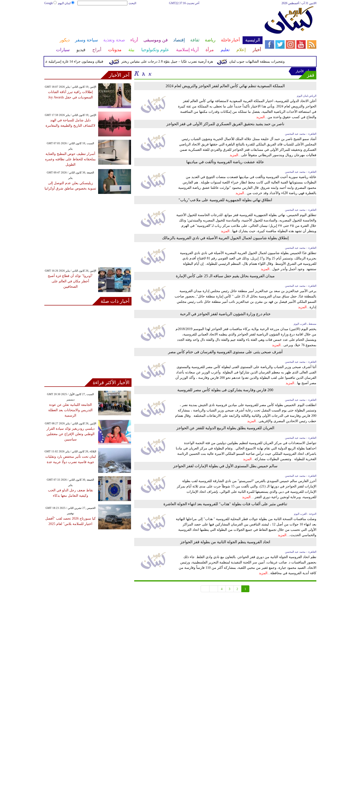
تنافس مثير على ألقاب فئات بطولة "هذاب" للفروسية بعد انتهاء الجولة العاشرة (225, 504)
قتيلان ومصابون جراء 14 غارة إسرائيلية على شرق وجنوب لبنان (68, 61)
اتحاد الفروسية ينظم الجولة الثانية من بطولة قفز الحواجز (225, 542)
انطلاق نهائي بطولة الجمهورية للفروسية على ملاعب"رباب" (225, 200)
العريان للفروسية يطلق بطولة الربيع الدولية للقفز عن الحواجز (225, 428)
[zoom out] (149, 73)
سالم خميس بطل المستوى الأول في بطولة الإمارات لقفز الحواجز (225, 466)
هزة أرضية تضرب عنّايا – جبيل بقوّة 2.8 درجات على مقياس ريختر (176, 61)
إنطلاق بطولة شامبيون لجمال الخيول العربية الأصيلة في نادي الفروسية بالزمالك (225, 238)
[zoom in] (136, 73)
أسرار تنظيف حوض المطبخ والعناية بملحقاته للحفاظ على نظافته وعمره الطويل (70, 159)
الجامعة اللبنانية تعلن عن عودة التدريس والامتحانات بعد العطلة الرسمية (70, 410)
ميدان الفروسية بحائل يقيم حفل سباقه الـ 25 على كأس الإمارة (225, 276)
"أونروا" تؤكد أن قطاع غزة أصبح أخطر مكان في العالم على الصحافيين (70, 281)
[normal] (143, 73)
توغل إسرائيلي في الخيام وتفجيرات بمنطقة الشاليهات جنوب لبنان (284, 61)
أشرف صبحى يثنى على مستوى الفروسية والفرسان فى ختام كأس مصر (225, 352)
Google (48, 3)
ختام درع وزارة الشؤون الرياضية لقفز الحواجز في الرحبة (225, 314)
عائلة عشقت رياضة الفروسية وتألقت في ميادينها (225, 162)
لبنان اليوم (64, 3)
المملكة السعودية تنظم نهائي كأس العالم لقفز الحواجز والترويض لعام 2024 (225, 86)
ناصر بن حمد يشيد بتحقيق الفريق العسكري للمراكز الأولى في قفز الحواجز (225, 124)
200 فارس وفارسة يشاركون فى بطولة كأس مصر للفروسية (225, 390)
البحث (132, 3)
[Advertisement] (153, 21)
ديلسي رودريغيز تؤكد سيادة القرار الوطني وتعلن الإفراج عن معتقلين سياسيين (70, 434)
